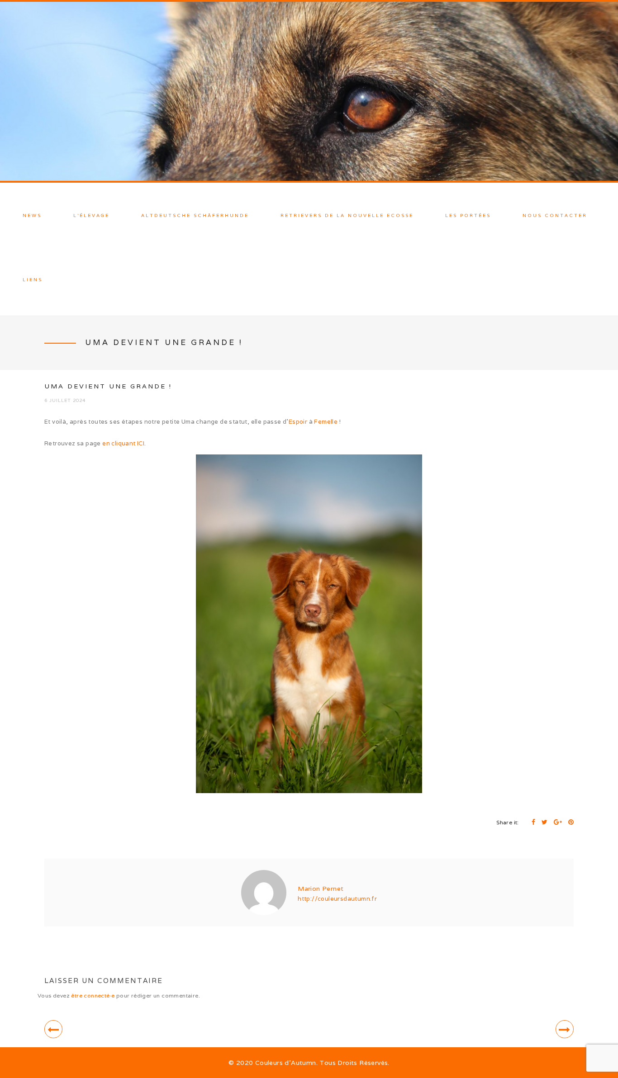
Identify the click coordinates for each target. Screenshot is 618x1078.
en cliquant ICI (123, 443)
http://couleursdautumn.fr (337, 899)
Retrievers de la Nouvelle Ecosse (347, 215)
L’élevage (91, 215)
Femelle (326, 422)
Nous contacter (555, 215)
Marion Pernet (320, 888)
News (32, 215)
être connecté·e (92, 995)
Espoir (298, 422)
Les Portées (468, 215)
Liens (33, 280)
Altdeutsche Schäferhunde (195, 215)
